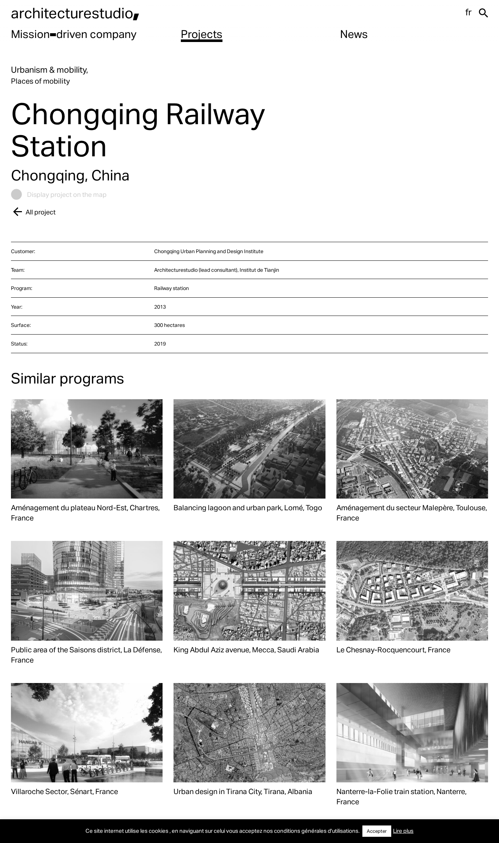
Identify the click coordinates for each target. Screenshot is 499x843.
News (354, 34)
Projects (201, 34)
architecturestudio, (75, 12)
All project (41, 211)
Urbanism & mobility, (49, 69)
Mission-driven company (74, 34)
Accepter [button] (377, 831)
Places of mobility (40, 80)
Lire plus (403, 830)
